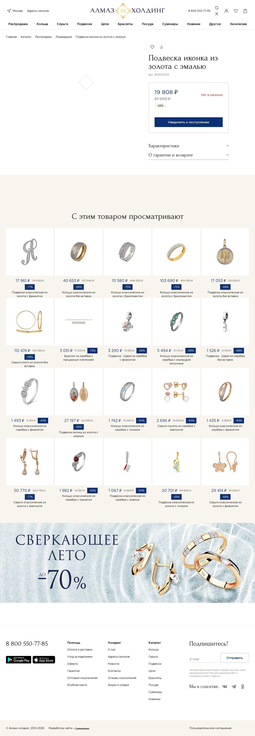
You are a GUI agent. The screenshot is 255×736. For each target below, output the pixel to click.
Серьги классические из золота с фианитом (225, 504)
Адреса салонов (38, 10)
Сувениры (170, 24)
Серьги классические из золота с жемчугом (30, 504)
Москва (18, 10)
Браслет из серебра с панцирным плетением (78, 358)
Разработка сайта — (62, 728)
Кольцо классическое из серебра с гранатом (78, 497)
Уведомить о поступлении (188, 122)
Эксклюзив (238, 24)
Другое (215, 24)
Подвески (84, 24)
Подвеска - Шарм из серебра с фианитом (127, 358)
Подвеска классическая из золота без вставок (225, 294)
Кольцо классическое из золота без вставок (78, 294)
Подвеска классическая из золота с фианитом (29, 294)
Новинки (193, 24)
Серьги (62, 24)
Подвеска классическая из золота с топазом (176, 504)
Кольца (42, 24)
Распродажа (18, 24)
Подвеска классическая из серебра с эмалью (127, 497)
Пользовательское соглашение (210, 728)
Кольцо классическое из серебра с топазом (127, 428)
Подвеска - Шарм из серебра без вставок (225, 358)
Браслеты (125, 24)
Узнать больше (169, 692)
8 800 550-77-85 (199, 10)
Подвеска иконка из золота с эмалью (78, 434)
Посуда (147, 24)
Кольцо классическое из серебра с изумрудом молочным (176, 360)
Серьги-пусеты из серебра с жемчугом (176, 428)
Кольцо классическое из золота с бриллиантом (127, 294)
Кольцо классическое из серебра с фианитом (29, 428)
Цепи (105, 24)
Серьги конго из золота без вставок (29, 364)
